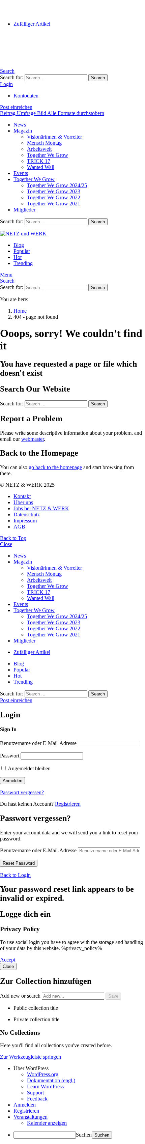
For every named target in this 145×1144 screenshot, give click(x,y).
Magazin (22, 131)
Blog (18, 245)
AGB (19, 527)
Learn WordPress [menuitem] (45, 1086)
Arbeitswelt (39, 149)
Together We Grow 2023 (53, 191)
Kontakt (22, 496)
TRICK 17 (38, 161)
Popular (21, 251)
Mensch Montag (44, 143)
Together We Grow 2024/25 (57, 185)
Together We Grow (47, 155)
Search (98, 77)
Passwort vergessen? (22, 792)
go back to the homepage (55, 467)
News (19, 124)
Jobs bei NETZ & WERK (41, 508)
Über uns (23, 502)
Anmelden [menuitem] (24, 1105)
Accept (7, 960)
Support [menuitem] (35, 1092)
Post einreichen (16, 107)
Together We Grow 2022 (53, 197)
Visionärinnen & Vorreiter (54, 137)
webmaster (32, 439)
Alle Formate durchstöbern (75, 113)
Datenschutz (26, 514)
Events (20, 173)
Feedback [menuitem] (37, 1099)
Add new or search (21, 996)
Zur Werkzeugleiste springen (30, 1057)
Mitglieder (24, 209)
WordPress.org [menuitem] (42, 1074)
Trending (23, 263)
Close (6, 544)
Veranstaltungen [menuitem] (30, 1117)
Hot (17, 257)
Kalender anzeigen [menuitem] (47, 1123)
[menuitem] (79, 1068)
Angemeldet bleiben (29, 768)
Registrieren (68, 804)
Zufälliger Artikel (31, 24)
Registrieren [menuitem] (26, 1111)
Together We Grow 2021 (53, 203)
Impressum (25, 520)
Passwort (9, 756)
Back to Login (15, 875)
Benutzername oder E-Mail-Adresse (38, 743)
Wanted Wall (40, 167)
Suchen (84, 1135)
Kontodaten (25, 95)
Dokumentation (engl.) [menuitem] (51, 1080)
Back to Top (13, 538)
